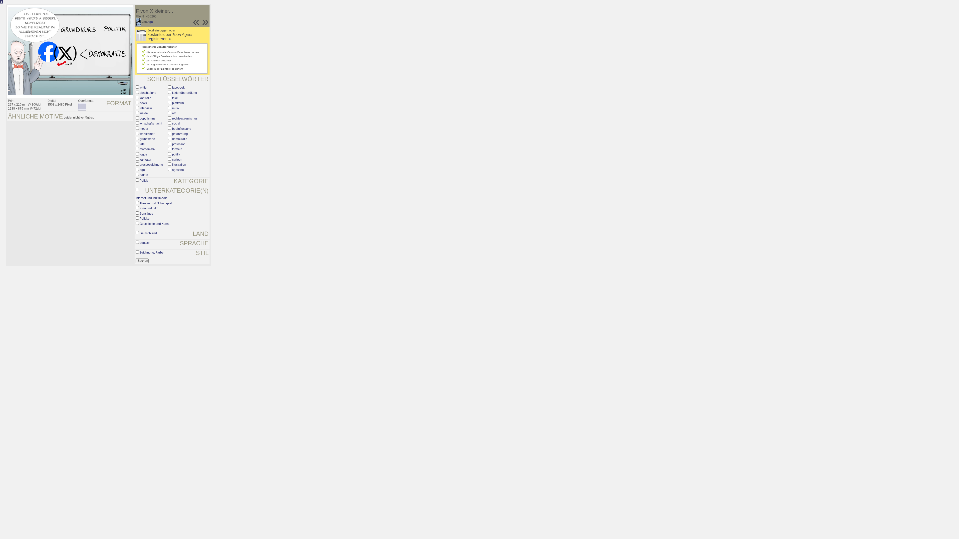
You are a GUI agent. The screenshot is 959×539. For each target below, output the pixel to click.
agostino (178, 170)
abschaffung (148, 93)
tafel (142, 144)
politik (176, 154)
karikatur (145, 159)
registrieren (159, 39)
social (176, 123)
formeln (177, 149)
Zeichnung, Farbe (152, 252)
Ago (150, 22)
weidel (144, 113)
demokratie (179, 139)
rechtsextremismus (185, 118)
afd (174, 113)
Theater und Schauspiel (156, 203)
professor (178, 144)
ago (142, 170)
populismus (147, 118)
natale (144, 175)
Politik (144, 180)
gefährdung (180, 134)
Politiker (145, 218)
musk (175, 108)
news (143, 103)
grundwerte (147, 139)
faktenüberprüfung (184, 93)
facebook (178, 87)
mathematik (147, 149)
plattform (178, 103)
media (144, 129)
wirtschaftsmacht (151, 123)
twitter (144, 87)
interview (146, 108)
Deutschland (148, 233)
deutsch (145, 243)
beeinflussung (181, 129)
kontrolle (145, 98)
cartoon (177, 159)
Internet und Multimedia (152, 198)
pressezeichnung (151, 164)
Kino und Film (149, 208)
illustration (179, 164)
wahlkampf (147, 134)
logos (143, 154)
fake (175, 98)
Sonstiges (146, 213)
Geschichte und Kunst (154, 224)
